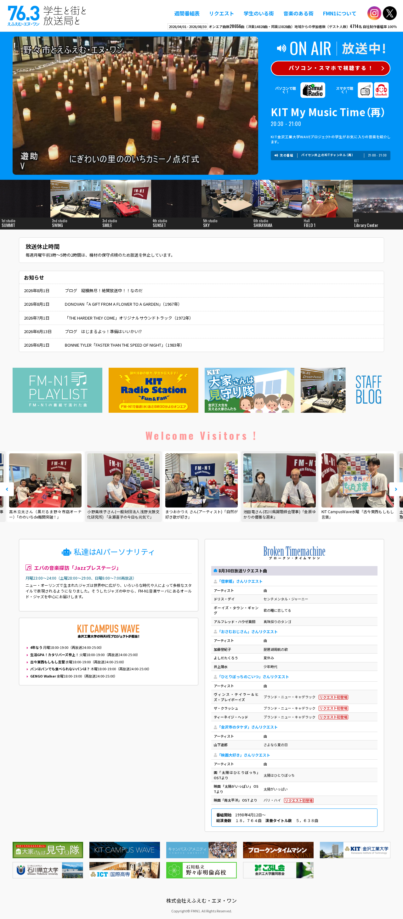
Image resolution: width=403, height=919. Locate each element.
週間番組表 (187, 13)
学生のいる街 (259, 13)
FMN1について (339, 13)
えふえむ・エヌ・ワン (47, 15)
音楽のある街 (298, 13)
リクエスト (221, 13)
